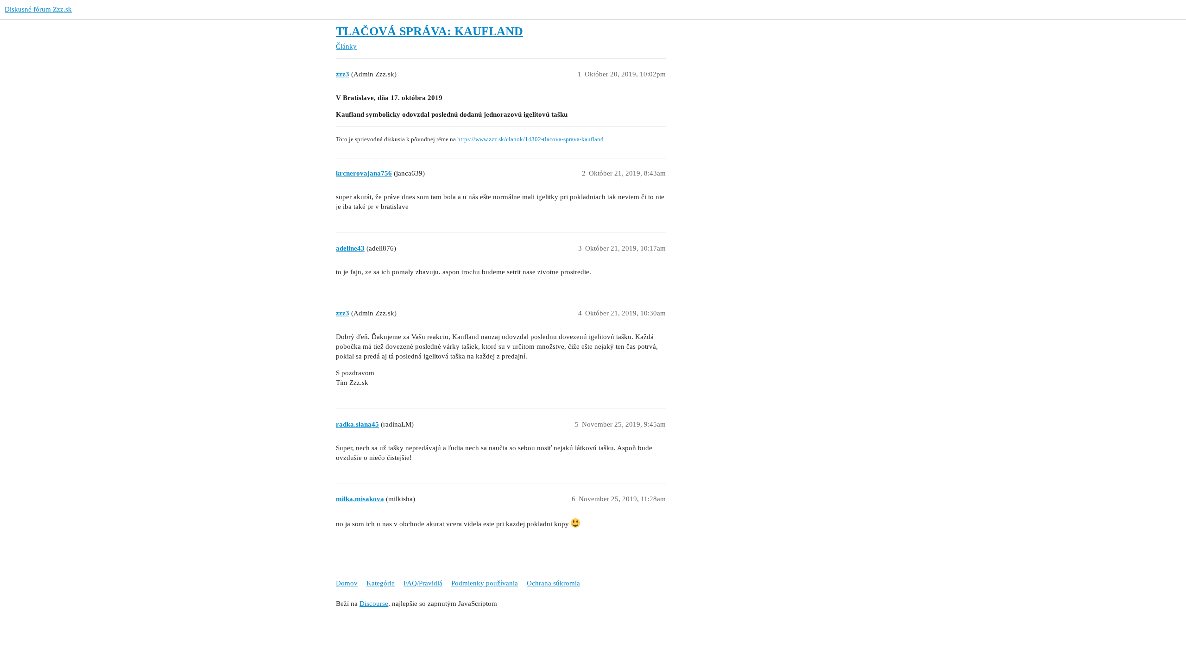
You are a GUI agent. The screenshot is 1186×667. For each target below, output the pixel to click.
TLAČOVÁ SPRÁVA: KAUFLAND (429, 31)
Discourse (374, 603)
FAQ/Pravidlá (423, 583)
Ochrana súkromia (553, 583)
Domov (347, 583)
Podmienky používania (484, 583)
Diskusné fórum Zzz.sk (38, 9)
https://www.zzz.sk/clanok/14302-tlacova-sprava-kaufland (530, 139)
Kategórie (380, 583)
